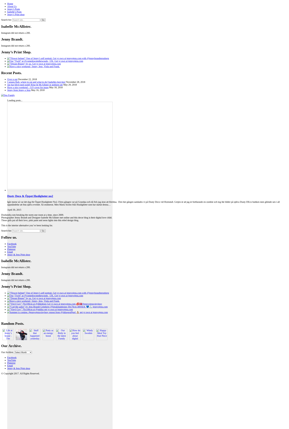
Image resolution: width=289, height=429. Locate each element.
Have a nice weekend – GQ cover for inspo (28, 87)
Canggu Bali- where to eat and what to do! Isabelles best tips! (36, 82)
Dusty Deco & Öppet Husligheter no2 (30, 196)
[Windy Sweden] (88, 339)
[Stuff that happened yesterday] (34, 339)
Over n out (12, 79)
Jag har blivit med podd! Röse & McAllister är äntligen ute (35, 84)
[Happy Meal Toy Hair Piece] (101, 339)
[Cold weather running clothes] (21, 339)
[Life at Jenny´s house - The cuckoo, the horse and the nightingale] (8, 339)
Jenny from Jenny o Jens (19, 90)
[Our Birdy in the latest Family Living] (61, 339)
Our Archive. (7, 352)
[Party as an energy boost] (48, 339)
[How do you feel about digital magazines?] (75, 339)
